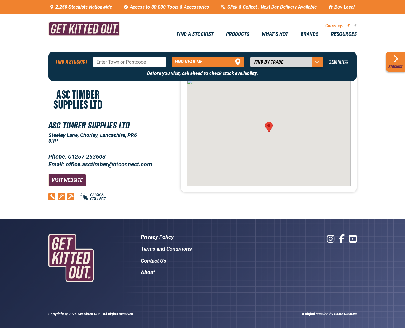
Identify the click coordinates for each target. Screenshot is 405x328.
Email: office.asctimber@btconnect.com (100, 164)
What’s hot (275, 34)
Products (237, 34)
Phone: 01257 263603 (77, 156)
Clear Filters (338, 62)
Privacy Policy (157, 237)
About (148, 272)
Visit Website (67, 180)
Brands (309, 34)
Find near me (189, 62)
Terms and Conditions (166, 249)
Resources (344, 34)
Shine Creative (345, 314)
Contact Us (153, 261)
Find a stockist (195, 34)
